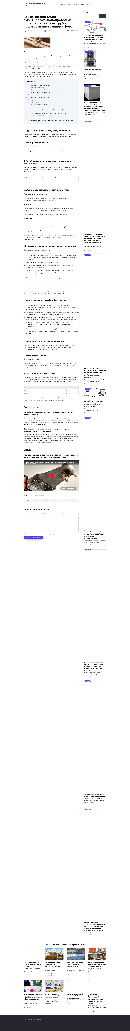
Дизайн (62, 4)
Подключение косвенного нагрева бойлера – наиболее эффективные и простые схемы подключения (94, 38)
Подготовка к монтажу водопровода (39, 85)
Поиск (86, 12)
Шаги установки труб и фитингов (38, 97)
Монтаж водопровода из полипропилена (41, 95)
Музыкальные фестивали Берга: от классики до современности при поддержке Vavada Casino (95, 998)
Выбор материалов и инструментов (39, 92)
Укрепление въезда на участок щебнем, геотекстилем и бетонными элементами (75, 965)
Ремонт (69, 4)
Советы (76, 4)
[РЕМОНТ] (95, 32)
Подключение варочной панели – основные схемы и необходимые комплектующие (94, 71)
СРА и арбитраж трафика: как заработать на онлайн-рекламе (54, 995)
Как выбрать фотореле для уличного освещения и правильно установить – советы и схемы (94, 403)
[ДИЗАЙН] (90, 66)
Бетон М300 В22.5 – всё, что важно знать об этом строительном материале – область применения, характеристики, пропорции (94, 106)
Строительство (86, 4)
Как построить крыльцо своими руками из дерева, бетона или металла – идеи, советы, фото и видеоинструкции (94, 534)
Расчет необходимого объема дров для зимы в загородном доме (97, 964)
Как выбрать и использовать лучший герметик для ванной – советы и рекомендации (95, 796)
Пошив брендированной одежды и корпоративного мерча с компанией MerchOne (33, 996)
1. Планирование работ (38, 87)
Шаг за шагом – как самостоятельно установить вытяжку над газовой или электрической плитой (94, 925)
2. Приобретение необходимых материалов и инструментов (49, 90)
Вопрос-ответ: (32, 107)
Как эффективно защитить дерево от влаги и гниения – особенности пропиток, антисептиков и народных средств (94, 666)
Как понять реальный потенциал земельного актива (32, 964)
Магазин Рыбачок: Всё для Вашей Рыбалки (75, 995)
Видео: (30, 118)
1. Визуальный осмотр (37, 102)
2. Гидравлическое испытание (40, 104)
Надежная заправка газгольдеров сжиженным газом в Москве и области (52, 965)
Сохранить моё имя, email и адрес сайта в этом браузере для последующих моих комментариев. (50, 534)
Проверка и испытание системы (38, 100)
